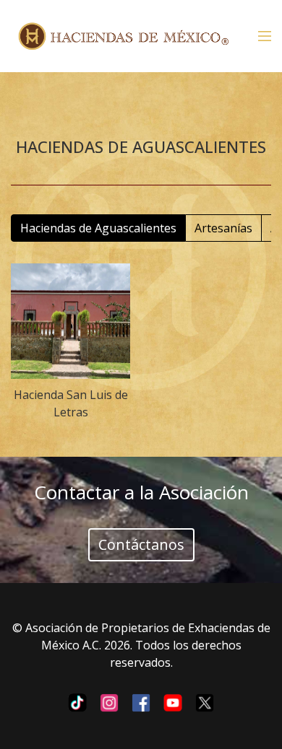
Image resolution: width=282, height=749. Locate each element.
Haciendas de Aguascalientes (98, 228)
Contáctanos (141, 544)
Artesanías (223, 228)
